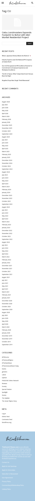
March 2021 (5, 292)
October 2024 (6, 166)
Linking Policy (6, 489)
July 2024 (5, 175)
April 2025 (5, 148)
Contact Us (5, 462)
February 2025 (6, 154)
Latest (4, 375)
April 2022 (5, 254)
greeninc (4, 372)
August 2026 (6, 102)
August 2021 (6, 277)
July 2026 (5, 105)
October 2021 (6, 271)
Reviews (4, 383)
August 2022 (6, 242)
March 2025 (5, 151)
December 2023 (7, 195)
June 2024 (5, 178)
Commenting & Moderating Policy (13, 485)
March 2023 (5, 222)
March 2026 (5, 116)
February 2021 (6, 295)
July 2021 (5, 280)
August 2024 (6, 172)
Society (4, 386)
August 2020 (6, 312)
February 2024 (6, 189)
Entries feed (5, 416)
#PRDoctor (5, 357)
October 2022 (6, 236)
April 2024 (5, 184)
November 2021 (7, 268)
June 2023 (5, 213)
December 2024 (7, 160)
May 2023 (5, 216)
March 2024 (5, 187)
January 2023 (6, 227)
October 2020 (6, 306)
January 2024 (6, 192)
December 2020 (7, 301)
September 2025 (7, 134)
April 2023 (5, 219)
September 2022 (7, 239)
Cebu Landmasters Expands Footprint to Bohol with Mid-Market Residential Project (16, 35)
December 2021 (7, 265)
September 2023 (7, 204)
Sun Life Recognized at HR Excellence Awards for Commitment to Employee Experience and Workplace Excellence (17, 68)
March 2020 (5, 327)
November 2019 (7, 339)
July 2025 (5, 140)
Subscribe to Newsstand (10, 474)
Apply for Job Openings (9, 466)
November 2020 (7, 304)
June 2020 (5, 318)
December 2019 (7, 336)
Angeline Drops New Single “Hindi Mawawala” (16, 80)
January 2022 (6, 263)
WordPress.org (6, 422)
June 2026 (5, 108)
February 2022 (6, 260)
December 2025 (7, 125)
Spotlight (4, 392)
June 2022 (5, 248)
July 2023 (5, 210)
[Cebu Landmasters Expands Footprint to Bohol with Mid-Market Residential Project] (17, 22)
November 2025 (7, 128)
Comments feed (7, 419)
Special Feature (7, 389)
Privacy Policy (6, 481)
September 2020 (7, 309)
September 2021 (7, 274)
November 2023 (7, 198)
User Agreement (7, 477)
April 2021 (5, 289)
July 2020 (5, 315)
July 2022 (5, 245)
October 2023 (6, 201)
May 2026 (5, 110)
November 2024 (7, 163)
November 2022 (7, 233)
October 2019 (6, 342)
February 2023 (6, 225)
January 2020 (6, 333)
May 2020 (5, 321)
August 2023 (6, 207)
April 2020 (5, 324)
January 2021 (6, 298)
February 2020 (6, 330)
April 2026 (5, 113)
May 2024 (5, 181)
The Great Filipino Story (9, 401)
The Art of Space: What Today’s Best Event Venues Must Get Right (17, 75)
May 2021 (5, 286)
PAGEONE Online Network (10, 380)
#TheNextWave (7, 363)
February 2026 (6, 119)
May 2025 (5, 146)
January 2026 (6, 122)
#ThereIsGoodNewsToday (10, 366)
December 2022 (7, 230)
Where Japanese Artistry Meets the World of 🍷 (16, 56)
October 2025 (6, 131)
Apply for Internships (8, 470)
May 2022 (5, 251)
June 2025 (5, 143)
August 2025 (6, 137)
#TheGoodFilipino (7, 360)
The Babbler (6, 398)
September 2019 (7, 344)
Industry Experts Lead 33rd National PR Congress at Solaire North (17, 61)
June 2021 (5, 283)
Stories (4, 395)
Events (4, 369)
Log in (4, 414)
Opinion (4, 378)
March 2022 (5, 257)
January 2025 (6, 157)
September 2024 (7, 169)
